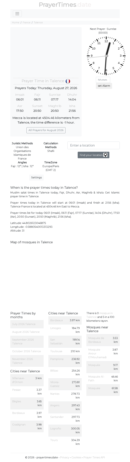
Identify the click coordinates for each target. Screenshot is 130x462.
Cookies (76, 457)
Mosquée (94, 365)
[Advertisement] (45, 54)
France (26, 22)
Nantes (54, 393)
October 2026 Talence (26, 351)
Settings (36, 177)
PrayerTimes (57, 4)
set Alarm (104, 85)
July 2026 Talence (24, 324)
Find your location (91, 155)
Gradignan (19, 424)
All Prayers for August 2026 (46, 130)
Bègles (16, 401)
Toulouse (56, 351)
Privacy (64, 457)
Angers (54, 405)
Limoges (55, 328)
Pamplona (56, 359)
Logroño (55, 428)
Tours (54, 440)
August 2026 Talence (26, 331)
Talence (38, 22)
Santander (57, 417)
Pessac (16, 389)
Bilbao (54, 370)
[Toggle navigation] (17, 13)
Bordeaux (18, 413)
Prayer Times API (94, 457)
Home (15, 22)
